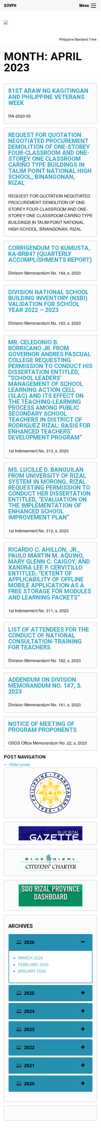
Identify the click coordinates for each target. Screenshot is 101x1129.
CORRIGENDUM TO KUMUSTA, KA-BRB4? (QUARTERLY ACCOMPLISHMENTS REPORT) (50, 254)
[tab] (50, 942)
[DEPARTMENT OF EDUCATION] (6, 21)
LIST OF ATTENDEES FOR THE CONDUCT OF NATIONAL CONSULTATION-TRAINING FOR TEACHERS (48, 638)
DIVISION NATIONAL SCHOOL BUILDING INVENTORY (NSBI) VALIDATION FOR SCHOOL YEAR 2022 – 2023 (48, 301)
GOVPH (10, 5)
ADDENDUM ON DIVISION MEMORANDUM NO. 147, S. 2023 (45, 685)
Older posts (17, 764)
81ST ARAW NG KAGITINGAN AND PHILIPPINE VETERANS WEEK (48, 96)
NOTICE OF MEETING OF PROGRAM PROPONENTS (42, 727)
